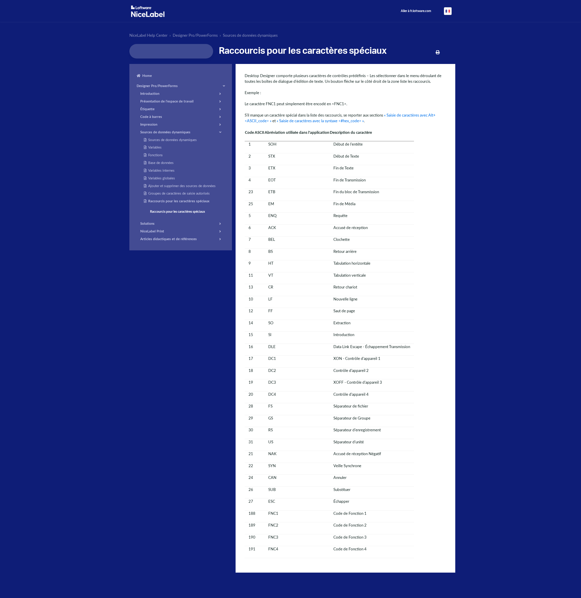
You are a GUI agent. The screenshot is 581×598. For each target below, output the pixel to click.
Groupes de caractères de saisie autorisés (179, 193)
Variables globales (161, 178)
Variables (155, 147)
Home (147, 76)
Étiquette (147, 109)
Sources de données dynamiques (250, 35)
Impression (148, 124)
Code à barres (151, 116)
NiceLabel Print (152, 231)
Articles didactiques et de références (168, 239)
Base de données (161, 163)
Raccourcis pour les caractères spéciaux (178, 201)
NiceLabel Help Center (148, 35)
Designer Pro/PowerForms (195, 35)
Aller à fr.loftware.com (416, 11)
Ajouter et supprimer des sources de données (182, 186)
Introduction (149, 93)
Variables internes (161, 170)
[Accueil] (147, 11)
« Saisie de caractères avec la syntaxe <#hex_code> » (320, 121)
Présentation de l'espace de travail (167, 101)
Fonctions (155, 155)
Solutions (147, 223)
